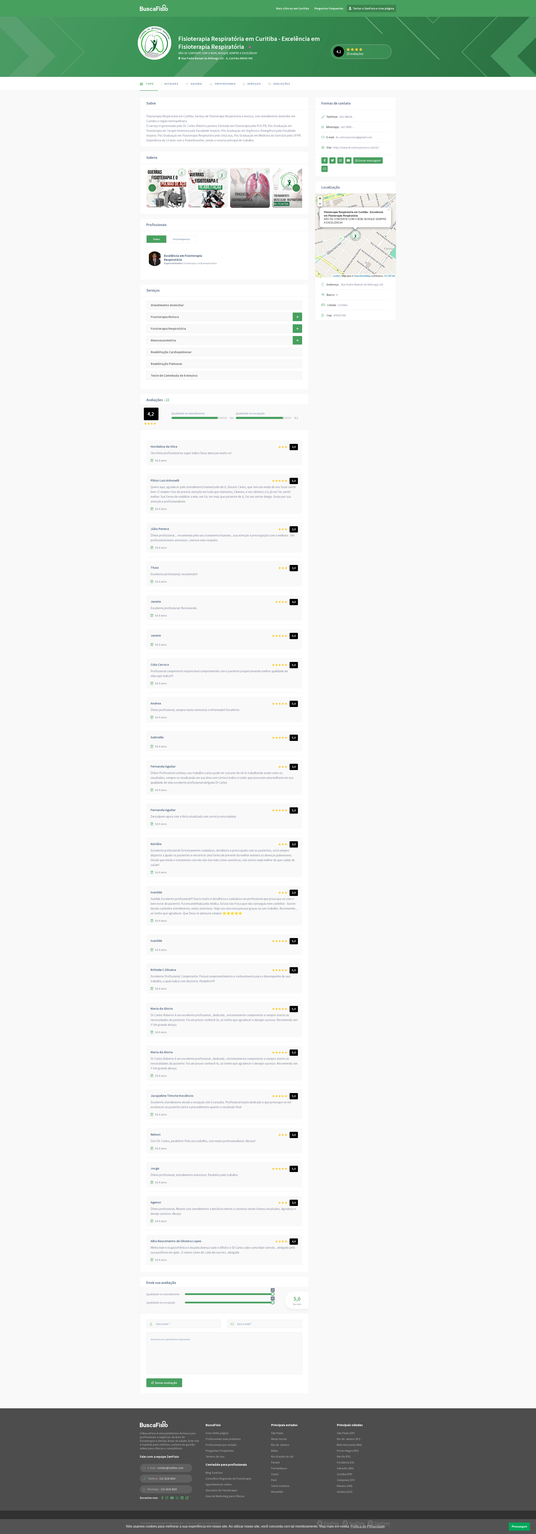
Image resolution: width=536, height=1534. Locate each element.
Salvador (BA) (345, 1468)
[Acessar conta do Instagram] (340, 160)
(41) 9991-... (347, 127)
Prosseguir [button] (519, 1526)
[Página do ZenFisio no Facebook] (162, 1498)
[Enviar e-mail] (324, 169)
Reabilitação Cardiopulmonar (171, 352)
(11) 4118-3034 (167, 1478)
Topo (149, 83)
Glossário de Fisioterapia (221, 1490)
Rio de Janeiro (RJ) (348, 1439)
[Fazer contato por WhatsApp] (177, 1498)
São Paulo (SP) (346, 1433)
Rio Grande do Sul (282, 1456)
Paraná (275, 1462)
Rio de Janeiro (280, 1445)
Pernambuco (279, 1468)
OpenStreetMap (362, 275)
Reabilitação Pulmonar (166, 364)
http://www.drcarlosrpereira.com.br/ (356, 147)
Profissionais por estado (221, 1445)
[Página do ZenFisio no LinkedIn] (182, 1498)
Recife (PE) (343, 1456)
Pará (274, 1480)
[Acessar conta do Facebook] (324, 160)
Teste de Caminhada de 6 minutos (174, 375)
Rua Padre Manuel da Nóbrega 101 (362, 284)
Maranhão (277, 1492)
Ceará (274, 1474)
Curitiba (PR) (344, 1474)
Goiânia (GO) (344, 1492)
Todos (156, 239)
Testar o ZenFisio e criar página (373, 8)
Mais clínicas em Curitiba (292, 8)
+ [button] (320, 198)
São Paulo (277, 1433)
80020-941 (340, 315)
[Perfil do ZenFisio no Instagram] (166, 1498)
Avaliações (281, 83)
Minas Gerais (279, 1439)
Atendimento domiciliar (167, 305)
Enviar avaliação (166, 1383)
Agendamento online (219, 1484)
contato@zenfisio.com (170, 1468)
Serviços (254, 83)
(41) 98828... (346, 117)
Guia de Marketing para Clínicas (225, 1496)
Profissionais (225, 83)
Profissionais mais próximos (223, 1439)
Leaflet (336, 275)
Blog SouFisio (214, 1473)
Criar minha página (217, 1433)
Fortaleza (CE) (345, 1462)
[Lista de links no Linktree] (187, 1498)
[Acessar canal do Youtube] (348, 160)
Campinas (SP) (346, 1480)
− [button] (320, 204)
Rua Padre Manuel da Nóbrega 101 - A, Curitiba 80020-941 (217, 58)
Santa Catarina (280, 1486)
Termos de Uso (215, 1456)
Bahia (274, 1451)
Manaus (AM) (344, 1486)
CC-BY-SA (389, 275)
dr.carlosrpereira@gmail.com (354, 137)
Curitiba (343, 305)
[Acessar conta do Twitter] (332, 160)
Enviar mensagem (369, 160)
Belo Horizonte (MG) (349, 1445)
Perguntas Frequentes (328, 8)
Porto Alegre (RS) (348, 1451)
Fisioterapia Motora (165, 317)
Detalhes (171, 83)
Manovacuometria (163, 340)
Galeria (196, 83)
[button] (296, 188)
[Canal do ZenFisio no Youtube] (172, 1498)
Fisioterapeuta (181, 239)
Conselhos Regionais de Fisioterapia (228, 1478)
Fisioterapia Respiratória (168, 329)
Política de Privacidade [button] (367, 1526)
